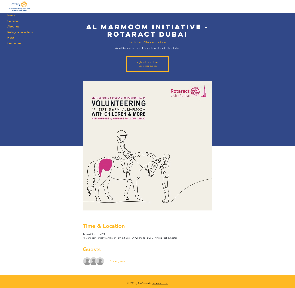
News (10, 37)
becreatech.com (160, 283)
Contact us (14, 43)
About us (13, 26)
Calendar (13, 21)
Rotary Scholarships (20, 32)
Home (11, 15)
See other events (147, 65)
